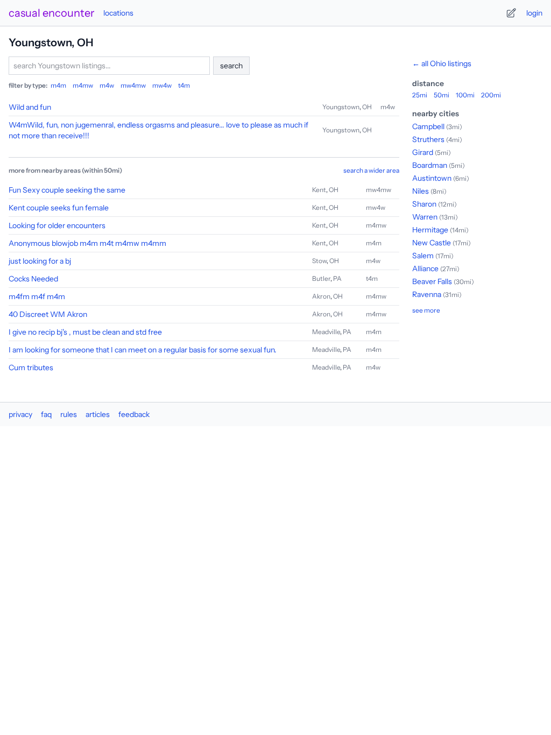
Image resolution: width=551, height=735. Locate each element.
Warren (424, 217)
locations (118, 13)
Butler (321, 278)
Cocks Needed (33, 279)
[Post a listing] (511, 13)
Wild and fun (30, 107)
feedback (134, 414)
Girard (422, 152)
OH (367, 107)
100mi (465, 95)
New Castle (431, 243)
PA (337, 278)
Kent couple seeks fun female (59, 208)
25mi (419, 95)
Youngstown (340, 107)
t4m (184, 85)
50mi (441, 95)
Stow (319, 261)
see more (426, 310)
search (231, 65)
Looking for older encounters (57, 225)
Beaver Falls (432, 281)
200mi (491, 95)
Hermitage (430, 230)
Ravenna (426, 294)
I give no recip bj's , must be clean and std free (85, 332)
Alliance (425, 268)
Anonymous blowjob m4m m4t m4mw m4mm (87, 243)
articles (98, 414)
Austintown (431, 178)
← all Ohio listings (441, 63)
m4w (107, 85)
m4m (58, 85)
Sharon (424, 204)
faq (46, 414)
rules (68, 414)
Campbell (428, 126)
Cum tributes (31, 367)
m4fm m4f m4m (37, 296)
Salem (423, 255)
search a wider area (371, 170)
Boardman (429, 165)
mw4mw (133, 85)
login (534, 13)
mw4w (162, 85)
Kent (319, 190)
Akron (321, 296)
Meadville (326, 332)
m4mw (83, 85)
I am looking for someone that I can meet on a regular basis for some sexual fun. (143, 350)
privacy (20, 414)
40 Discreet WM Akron (48, 314)
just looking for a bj (40, 261)
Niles (420, 191)
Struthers (428, 139)
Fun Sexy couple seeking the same (67, 190)
